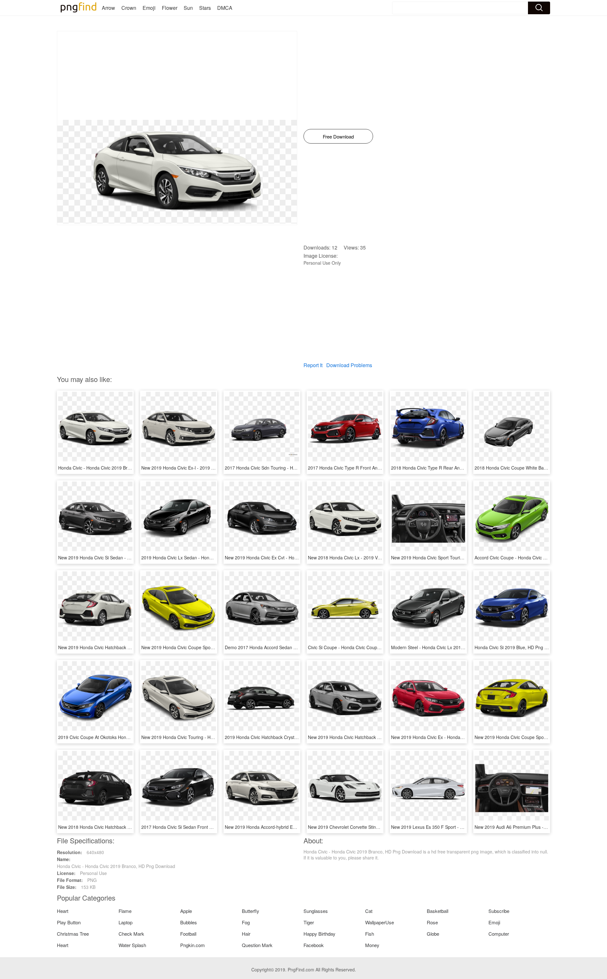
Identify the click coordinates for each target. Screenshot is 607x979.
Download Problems (349, 365)
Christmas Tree (73, 933)
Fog (246, 922)
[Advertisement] (177, 75)
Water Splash (132, 945)
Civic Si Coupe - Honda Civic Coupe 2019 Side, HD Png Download (374, 647)
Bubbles (188, 922)
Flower (169, 7)
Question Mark (257, 945)
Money (372, 945)
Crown (128, 7)
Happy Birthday (319, 933)
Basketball (437, 911)
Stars (205, 7)
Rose (432, 922)
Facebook (314, 945)
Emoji (149, 7)
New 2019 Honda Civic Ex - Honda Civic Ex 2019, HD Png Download (459, 737)
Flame (125, 911)
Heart (62, 911)
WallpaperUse (379, 922)
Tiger (309, 922)
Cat (368, 911)
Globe (433, 933)
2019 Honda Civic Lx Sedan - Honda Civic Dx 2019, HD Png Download (211, 557)
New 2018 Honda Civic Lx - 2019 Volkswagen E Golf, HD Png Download (379, 557)
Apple (186, 911)
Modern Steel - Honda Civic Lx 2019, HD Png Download (447, 647)
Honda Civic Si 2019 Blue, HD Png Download (519, 647)
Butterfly (250, 911)
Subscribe (498, 911)
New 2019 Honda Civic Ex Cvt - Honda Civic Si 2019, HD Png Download (296, 557)
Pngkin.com (192, 945)
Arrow (108, 7)
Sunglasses (316, 911)
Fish (369, 933)
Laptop (125, 922)
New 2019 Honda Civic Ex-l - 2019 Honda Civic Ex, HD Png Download (211, 468)
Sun (188, 7)
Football (188, 933)
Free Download (338, 136)
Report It (313, 365)
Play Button (69, 922)
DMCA (224, 7)
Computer (498, 933)
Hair (246, 933)
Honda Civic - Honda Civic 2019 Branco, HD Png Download (117, 468)
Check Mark (131, 933)
